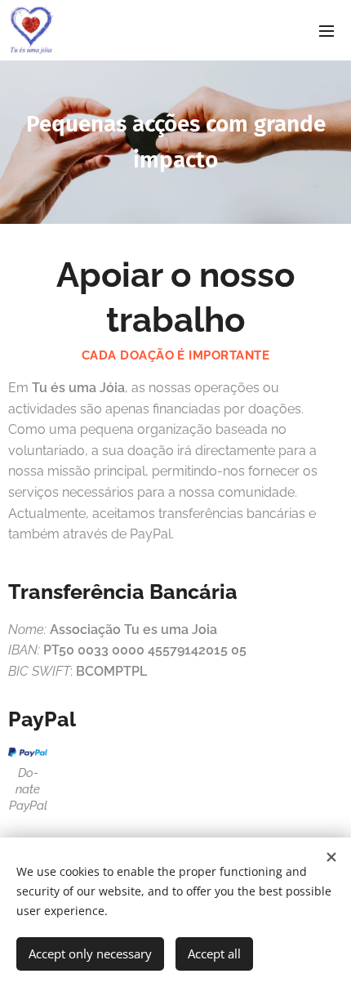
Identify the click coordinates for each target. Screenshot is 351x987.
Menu (326, 30)
